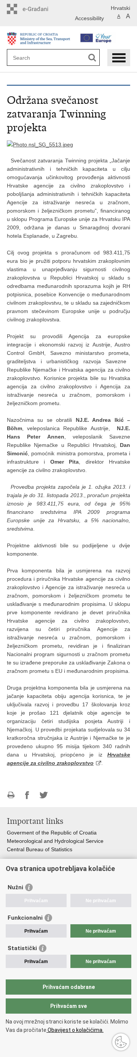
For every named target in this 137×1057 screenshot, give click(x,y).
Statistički (22, 948)
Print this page (11, 795)
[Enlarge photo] (40, 144)
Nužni (15, 887)
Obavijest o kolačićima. (75, 1030)
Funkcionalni (25, 917)
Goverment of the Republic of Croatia (52, 833)
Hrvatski (120, 8)
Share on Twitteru (44, 795)
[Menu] (118, 57)
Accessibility (89, 18)
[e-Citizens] (39, 9)
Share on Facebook (27, 795)
